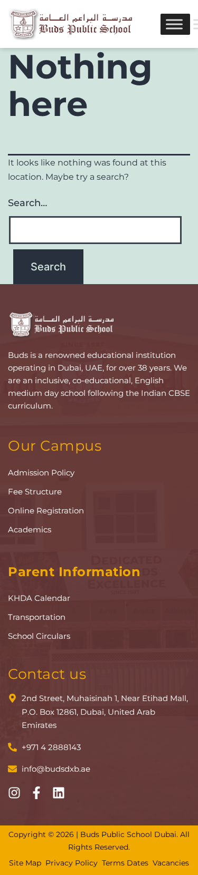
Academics (29, 529)
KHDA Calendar (39, 598)
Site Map (25, 863)
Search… (27, 203)
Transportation (36, 617)
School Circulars (39, 636)
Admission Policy (41, 473)
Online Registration (46, 510)
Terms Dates (125, 863)
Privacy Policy (71, 863)
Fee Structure (35, 492)
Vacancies (171, 863)
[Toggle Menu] (174, 24)
